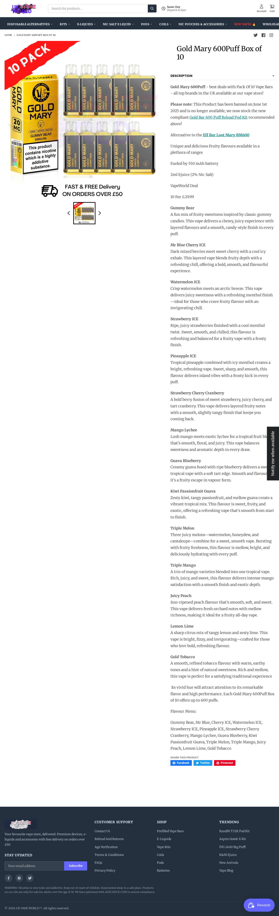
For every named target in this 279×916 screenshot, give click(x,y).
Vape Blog (226, 870)
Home (8, 35)
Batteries (163, 870)
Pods (145, 24)
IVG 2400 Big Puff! (232, 847)
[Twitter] (30, 878)
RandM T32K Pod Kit (234, 831)
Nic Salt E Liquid (117, 24)
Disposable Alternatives (28, 24)
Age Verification (106, 847)
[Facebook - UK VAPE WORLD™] (263, 35)
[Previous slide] (69, 213)
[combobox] (102, 8)
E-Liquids (85, 24)
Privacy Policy (105, 870)
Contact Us (102, 831)
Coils (163, 24)
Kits (63, 24)
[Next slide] (99, 213)
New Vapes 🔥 (245, 24)
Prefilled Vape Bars (170, 831)
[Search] (152, 8)
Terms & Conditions (109, 855)
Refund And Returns (109, 839)
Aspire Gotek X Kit (232, 839)
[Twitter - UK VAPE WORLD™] (256, 35)
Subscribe (76, 866)
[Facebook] (8, 878)
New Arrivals (228, 863)
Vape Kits (163, 847)
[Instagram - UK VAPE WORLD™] (271, 35)
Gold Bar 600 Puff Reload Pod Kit (219, 117)
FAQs (98, 863)
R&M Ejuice (228, 855)
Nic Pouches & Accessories (201, 24)
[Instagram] (19, 878)
